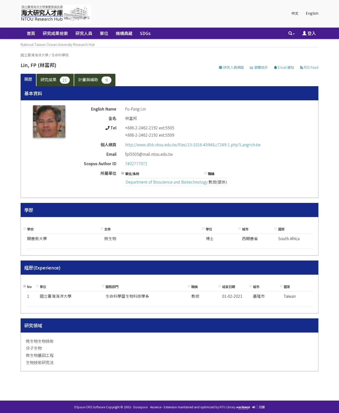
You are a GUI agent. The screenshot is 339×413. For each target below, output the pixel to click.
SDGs (145, 33)
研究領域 (33, 325)
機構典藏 (124, 33)
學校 (30, 229)
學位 (209, 229)
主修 (107, 229)
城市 (245, 229)
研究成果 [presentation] (53, 79)
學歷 (28, 210)
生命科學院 (60, 54)
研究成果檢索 (55, 33)
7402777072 (136, 163)
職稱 (211, 173)
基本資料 (33, 93)
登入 (311, 33)
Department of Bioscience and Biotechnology (167, 182)
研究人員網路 (233, 67)
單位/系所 (132, 173)
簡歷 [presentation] (28, 79)
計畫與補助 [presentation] (93, 79)
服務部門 (111, 286)
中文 (294, 13)
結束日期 (228, 286)
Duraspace (140, 407)
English (312, 13)
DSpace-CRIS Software (89, 407)
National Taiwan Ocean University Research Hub (58, 44)
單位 (104, 33)
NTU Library (228, 407)
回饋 (262, 407)
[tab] (28, 80)
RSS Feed (310, 67)
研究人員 (83, 33)
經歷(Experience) (42, 267)
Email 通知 (285, 67)
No (29, 286)
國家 (281, 229)
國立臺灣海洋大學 (34, 54)
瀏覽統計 (260, 67)
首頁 (31, 33)
